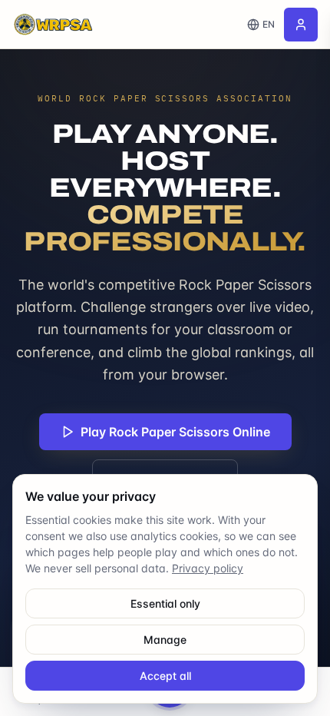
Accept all (165, 675)
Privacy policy (207, 568)
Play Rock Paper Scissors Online (175, 431)
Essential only (165, 603)
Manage (165, 639)
